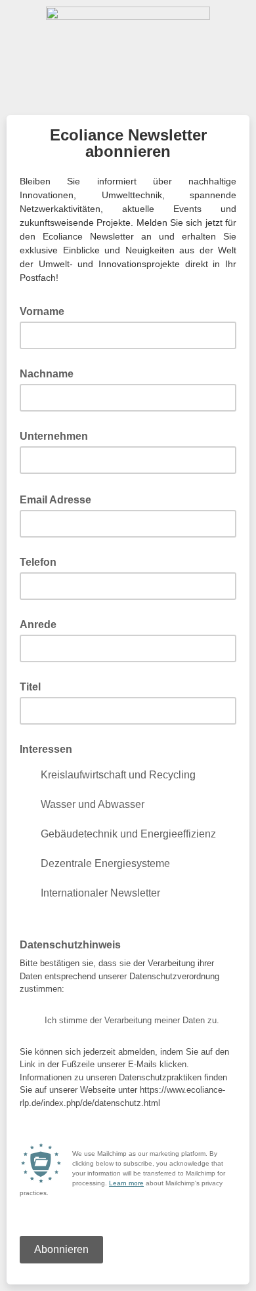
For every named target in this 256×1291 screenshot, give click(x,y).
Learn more (126, 1183)
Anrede (38, 624)
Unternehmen (54, 436)
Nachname (47, 373)
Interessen (46, 749)
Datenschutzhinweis (74, 944)
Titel (30, 686)
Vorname (42, 311)
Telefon (38, 562)
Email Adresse (59, 499)
